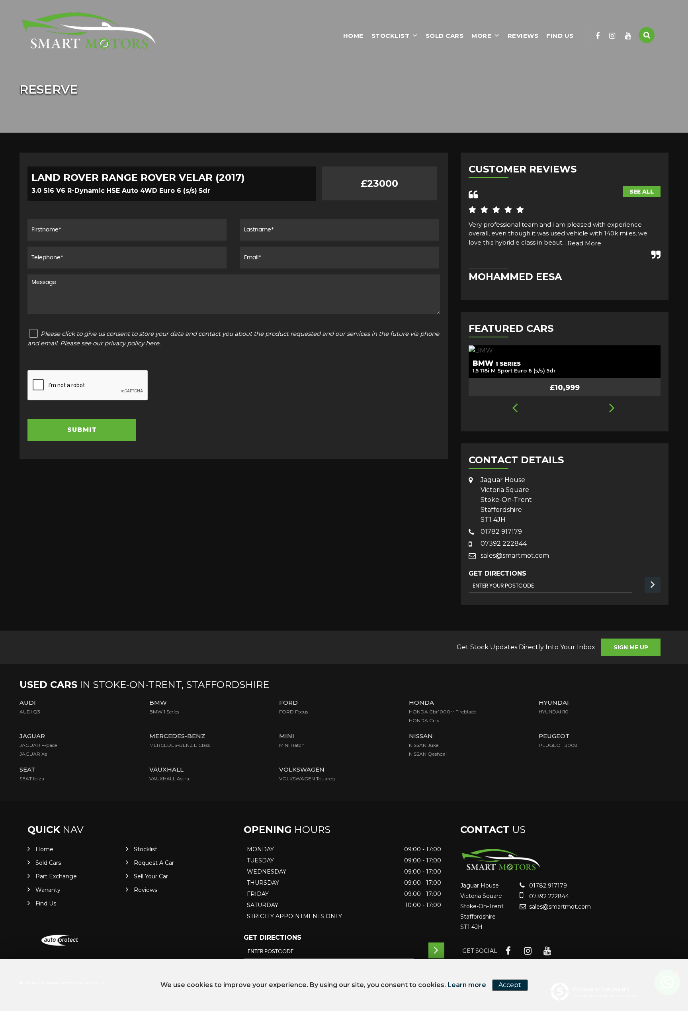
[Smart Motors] (89, 31)
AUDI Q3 (30, 712)
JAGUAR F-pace (38, 745)
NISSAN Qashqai (428, 754)
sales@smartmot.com (515, 555)
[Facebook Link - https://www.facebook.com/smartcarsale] (598, 36)
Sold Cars (445, 35)
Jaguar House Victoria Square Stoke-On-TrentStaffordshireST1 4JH (506, 499)
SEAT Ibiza (32, 779)
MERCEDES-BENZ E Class (179, 745)
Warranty (48, 889)
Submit (82, 429)
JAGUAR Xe (33, 754)
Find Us (560, 35)
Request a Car (154, 862)
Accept (509, 985)
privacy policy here (131, 343)
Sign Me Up (631, 647)
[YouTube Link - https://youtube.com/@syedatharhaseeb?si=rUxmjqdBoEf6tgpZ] (628, 36)
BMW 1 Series (164, 712)
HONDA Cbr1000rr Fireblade (442, 712)
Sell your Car (151, 876)
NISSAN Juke (423, 745)
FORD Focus (293, 712)
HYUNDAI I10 (554, 712)
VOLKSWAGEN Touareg (307, 779)
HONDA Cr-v (424, 720)
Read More (584, 243)
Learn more (467, 985)
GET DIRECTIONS (272, 937)
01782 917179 (501, 531)
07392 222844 (504, 543)
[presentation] (514, 409)
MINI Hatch (292, 745)
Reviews (523, 35)
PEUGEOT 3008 (558, 745)
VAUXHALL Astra (169, 779)
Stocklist (390, 35)
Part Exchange (56, 876)
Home (353, 35)
